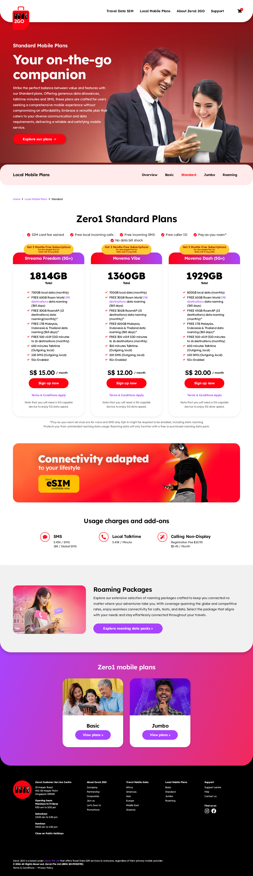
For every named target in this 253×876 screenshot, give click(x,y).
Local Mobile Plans (155, 11)
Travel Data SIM (119, 11)
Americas (131, 791)
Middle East (132, 805)
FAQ (206, 791)
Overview (149, 175)
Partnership (93, 791)
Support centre (212, 787)
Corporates (93, 796)
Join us (91, 800)
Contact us (210, 796)
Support (217, 11)
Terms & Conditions (23, 867)
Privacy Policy (45, 867)
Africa (129, 787)
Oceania (130, 809)
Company (92, 787)
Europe (130, 800)
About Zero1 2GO (190, 11)
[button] (49, 383)
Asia (128, 796)
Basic (169, 175)
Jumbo (209, 175)
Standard (188, 175)
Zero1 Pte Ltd (51, 860)
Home (16, 199)
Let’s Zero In (94, 805)
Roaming (230, 175)
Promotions (93, 809)
